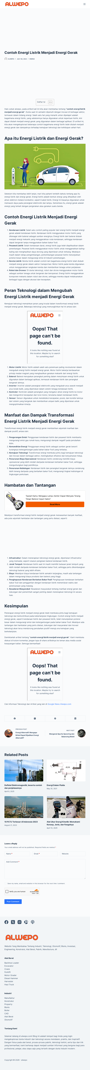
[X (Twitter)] (35, 719)
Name (9, 854)
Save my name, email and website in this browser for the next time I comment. (36, 883)
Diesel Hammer (11, 978)
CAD (6, 1013)
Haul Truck (9, 984)
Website (65, 854)
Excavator (8, 966)
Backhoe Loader (11, 963)
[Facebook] (15, 719)
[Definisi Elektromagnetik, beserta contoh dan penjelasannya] (23, 770)
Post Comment (13, 901)
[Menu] (84, 4)
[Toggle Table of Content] (49, 102)
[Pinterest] (55, 719)
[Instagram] (19, 922)
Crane (7, 969)
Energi (32, 59)
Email (37, 854)
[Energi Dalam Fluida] (66, 770)
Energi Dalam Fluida (56, 785)
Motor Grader (10, 975)
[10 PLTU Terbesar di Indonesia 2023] (23, 807)
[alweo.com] (22, 937)
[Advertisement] (45, 25)
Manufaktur (9, 998)
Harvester (8, 981)
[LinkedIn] (75, 719)
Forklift (7, 972)
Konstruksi (9, 1001)
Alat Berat (8, 1016)
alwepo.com (26, 1036)
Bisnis (6, 1007)
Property (8, 1004)
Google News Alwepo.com (59, 704)
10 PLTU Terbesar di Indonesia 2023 (21, 822)
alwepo (24, 1060)
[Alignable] (26, 922)
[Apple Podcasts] (33, 922)
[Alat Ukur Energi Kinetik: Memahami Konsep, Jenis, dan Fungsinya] (66, 807)
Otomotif (8, 1020)
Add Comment (12, 862)
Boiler (6, 1010)
